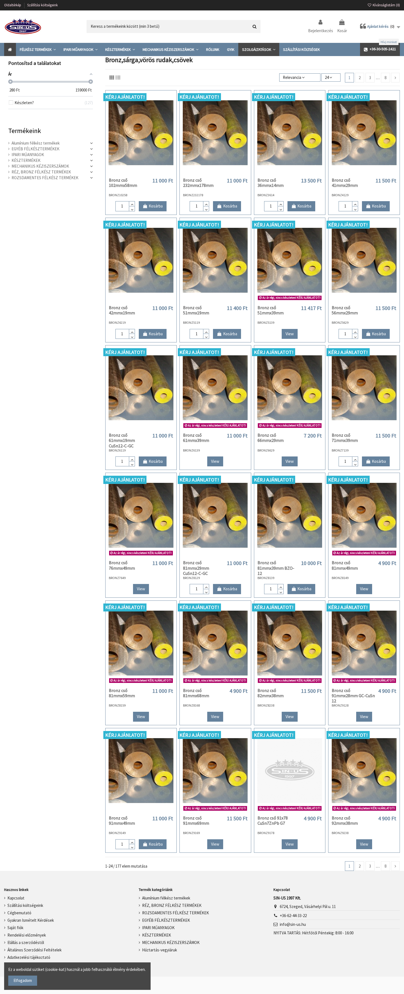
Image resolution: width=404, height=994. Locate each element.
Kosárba (156, 206)
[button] (38, 49)
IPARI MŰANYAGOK (28, 154)
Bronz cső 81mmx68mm (196, 693)
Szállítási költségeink (42, 5)
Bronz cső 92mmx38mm (345, 820)
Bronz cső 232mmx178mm (198, 182)
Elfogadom (22, 980)
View (290, 333)
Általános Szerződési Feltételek (34, 950)
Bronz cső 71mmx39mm (345, 437)
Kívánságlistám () (386, 5)
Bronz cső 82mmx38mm (271, 693)
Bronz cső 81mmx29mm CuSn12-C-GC (196, 568)
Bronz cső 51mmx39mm (271, 310)
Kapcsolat (15, 898)
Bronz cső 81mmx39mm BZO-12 (276, 568)
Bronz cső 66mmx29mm (271, 437)
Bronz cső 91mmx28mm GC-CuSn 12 (353, 696)
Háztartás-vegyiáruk (159, 950)
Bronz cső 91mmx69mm (196, 820)
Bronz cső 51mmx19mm (196, 310)
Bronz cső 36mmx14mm (271, 182)
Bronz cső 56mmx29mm (345, 310)
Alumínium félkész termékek (36, 143)
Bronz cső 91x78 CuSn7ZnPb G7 (273, 820)
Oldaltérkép (13, 5)
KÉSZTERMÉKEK (26, 160)
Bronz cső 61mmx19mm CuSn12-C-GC (122, 440)
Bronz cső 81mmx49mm (345, 565)
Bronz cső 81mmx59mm (122, 693)
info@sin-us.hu (293, 924)
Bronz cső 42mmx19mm (122, 310)
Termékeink (24, 130)
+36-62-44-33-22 (293, 915)
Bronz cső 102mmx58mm (123, 182)
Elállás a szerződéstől (25, 942)
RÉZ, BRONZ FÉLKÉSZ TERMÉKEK (41, 172)
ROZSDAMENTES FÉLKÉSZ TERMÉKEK (45, 177)
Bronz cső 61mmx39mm (196, 437)
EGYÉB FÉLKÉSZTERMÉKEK (35, 148)
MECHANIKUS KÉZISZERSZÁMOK (40, 166)
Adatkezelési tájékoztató (28, 957)
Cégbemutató (19, 912)
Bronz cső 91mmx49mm (122, 820)
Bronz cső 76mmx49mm (122, 565)
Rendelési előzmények (26, 935)
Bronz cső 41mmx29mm (345, 182)
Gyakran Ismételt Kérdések (30, 920)
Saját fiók (15, 927)
